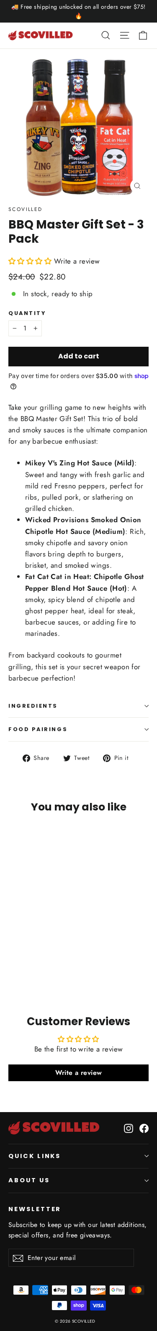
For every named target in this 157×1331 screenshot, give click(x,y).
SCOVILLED (25, 209)
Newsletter (34, 1209)
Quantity (27, 313)
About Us (29, 1180)
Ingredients (33, 705)
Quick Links (34, 1156)
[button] (31, 261)
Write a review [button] (78, 1072)
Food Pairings (37, 729)
